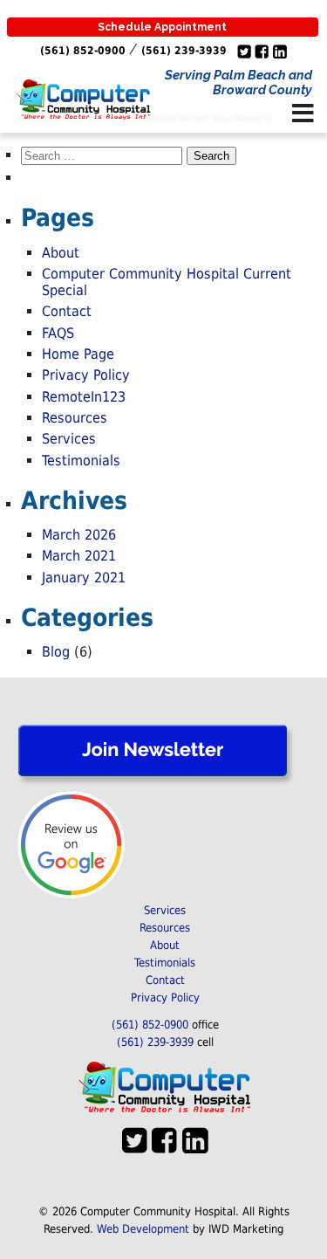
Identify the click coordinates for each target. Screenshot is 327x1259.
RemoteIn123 (84, 397)
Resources (74, 417)
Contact (67, 311)
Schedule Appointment (162, 27)
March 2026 (79, 534)
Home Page (78, 354)
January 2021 (84, 577)
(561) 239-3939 (184, 51)
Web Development (143, 1228)
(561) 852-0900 (83, 51)
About (60, 252)
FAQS (58, 333)
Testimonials (81, 460)
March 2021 (79, 555)
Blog (56, 651)
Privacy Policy (86, 375)
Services (69, 438)
